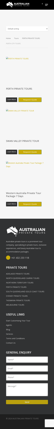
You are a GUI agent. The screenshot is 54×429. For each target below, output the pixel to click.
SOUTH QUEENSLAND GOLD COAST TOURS (25, 291)
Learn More (11, 99)
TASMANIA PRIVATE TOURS (18, 300)
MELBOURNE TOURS (15, 305)
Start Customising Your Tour (18, 320)
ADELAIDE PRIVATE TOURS (17, 274)
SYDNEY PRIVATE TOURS (17, 296)
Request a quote (30, 99)
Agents (9, 325)
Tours (16, 38)
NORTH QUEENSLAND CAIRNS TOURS (22, 278)
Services (9, 334)
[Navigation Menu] (46, 5)
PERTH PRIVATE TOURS (31, 38)
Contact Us (10, 343)
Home (8, 38)
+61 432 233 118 (20, 257)
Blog (8, 329)
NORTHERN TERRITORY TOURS (19, 282)
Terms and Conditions (15, 338)
